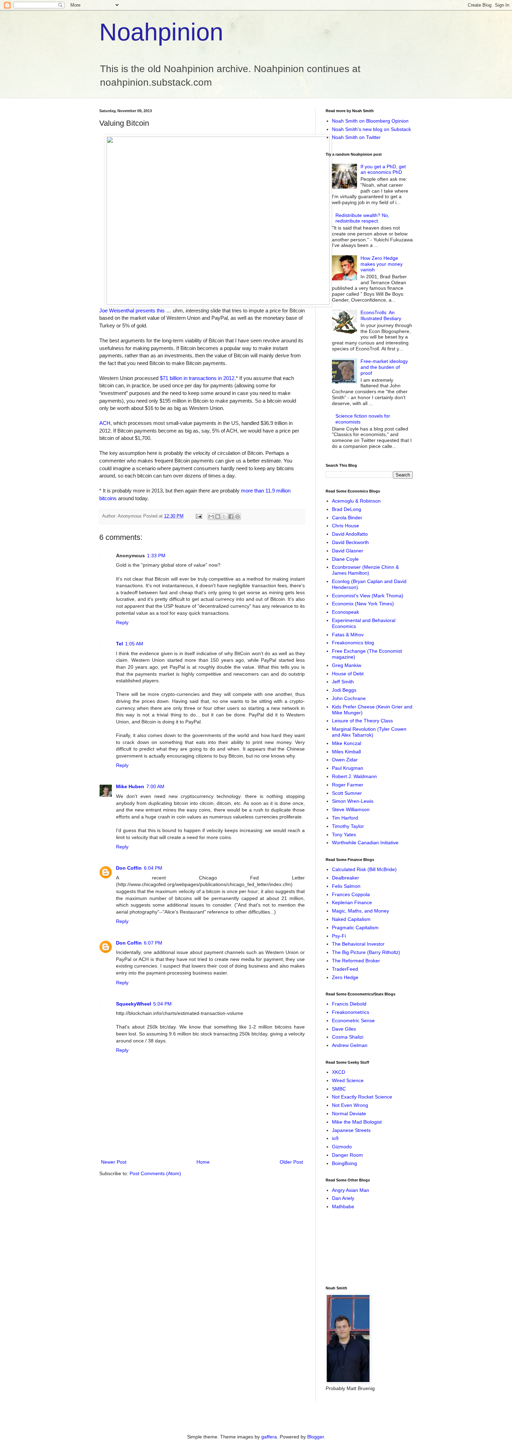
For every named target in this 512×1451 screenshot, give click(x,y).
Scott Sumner (347, 793)
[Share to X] (224, 516)
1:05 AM (134, 643)
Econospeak (345, 612)
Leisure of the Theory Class (362, 720)
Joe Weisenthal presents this (132, 310)
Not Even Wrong (350, 1105)
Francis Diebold (349, 1004)
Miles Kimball (346, 751)
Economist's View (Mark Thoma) (367, 595)
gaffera (269, 1437)
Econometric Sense (353, 1020)
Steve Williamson (351, 809)
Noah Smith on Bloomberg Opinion (370, 121)
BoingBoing (344, 1163)
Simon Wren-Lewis (352, 801)
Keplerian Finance (352, 902)
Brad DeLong (346, 509)
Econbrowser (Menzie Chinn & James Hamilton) (365, 570)
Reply (122, 622)
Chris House (345, 525)
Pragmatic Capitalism (355, 927)
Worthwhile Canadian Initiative (365, 842)
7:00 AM (155, 786)
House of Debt (348, 673)
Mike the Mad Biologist (357, 1122)
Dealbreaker (345, 877)
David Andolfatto (350, 534)
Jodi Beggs (344, 690)
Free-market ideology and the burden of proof (384, 367)
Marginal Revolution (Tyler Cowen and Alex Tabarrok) (369, 732)
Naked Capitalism (351, 919)
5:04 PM (162, 1004)
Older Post (291, 1162)
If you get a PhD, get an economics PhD (383, 169)
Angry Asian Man (350, 1190)
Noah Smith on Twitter (356, 137)
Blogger (315, 1437)
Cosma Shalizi (347, 1037)
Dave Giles (344, 1029)
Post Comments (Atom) (155, 1173)
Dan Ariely (343, 1198)
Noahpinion (161, 32)
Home (203, 1162)
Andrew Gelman (349, 1045)
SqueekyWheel (133, 1004)
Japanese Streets (351, 1130)
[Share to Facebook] (230, 516)
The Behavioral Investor (358, 944)
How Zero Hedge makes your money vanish (381, 264)
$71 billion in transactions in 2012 (197, 378)
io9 (335, 1138)
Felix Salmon (346, 886)
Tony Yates (344, 834)
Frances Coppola (351, 894)
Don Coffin (129, 868)
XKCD (338, 1072)
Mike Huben (130, 786)
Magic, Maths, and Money (360, 911)
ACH (104, 423)
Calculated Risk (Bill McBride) (364, 869)
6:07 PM (153, 943)
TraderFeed (345, 969)
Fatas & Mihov (348, 634)
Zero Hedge (345, 977)
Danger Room (347, 1155)
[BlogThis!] (217, 516)
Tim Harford (345, 818)
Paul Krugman (347, 768)
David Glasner (347, 550)
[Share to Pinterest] (237, 516)
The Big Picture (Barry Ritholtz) (366, 952)
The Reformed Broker (356, 960)
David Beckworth (350, 542)
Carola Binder (347, 517)
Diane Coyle (345, 559)
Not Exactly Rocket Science (362, 1097)
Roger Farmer (347, 784)
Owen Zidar (345, 759)
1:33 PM (156, 555)
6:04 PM (153, 868)
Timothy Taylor (348, 826)
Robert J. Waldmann (354, 776)
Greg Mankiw (346, 665)
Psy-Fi (339, 936)
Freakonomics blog (353, 642)
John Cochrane (349, 698)
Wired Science (348, 1080)
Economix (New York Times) (363, 603)
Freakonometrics (350, 1012)
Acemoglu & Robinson (356, 501)
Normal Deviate (349, 1113)
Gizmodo (342, 1146)
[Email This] (211, 516)
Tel (119, 643)
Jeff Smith (343, 681)
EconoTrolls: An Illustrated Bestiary (380, 315)
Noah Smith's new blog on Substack (371, 129)
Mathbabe (343, 1206)
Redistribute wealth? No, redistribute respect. (362, 218)
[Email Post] (198, 516)
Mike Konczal (346, 743)
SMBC (339, 1089)
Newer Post (113, 1162)
